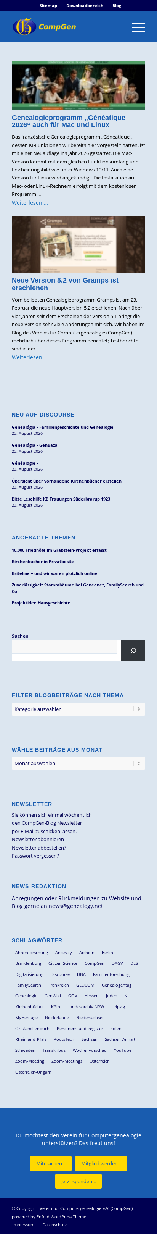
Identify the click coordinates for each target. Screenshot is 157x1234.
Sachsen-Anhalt (120, 1039)
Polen (116, 1028)
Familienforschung (111, 974)
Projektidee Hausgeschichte (41, 603)
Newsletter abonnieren (38, 839)
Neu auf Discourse (43, 415)
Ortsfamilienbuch (32, 1028)
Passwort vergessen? (35, 855)
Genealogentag (116, 985)
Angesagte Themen (43, 538)
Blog (116, 5)
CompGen (94, 963)
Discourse (60, 974)
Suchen (20, 636)
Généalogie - (25, 463)
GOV (72, 995)
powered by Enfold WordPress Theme (49, 1216)
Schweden (25, 1050)
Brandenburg (28, 963)
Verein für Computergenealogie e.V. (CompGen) (86, 1208)
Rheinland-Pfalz (30, 1039)
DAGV (117, 963)
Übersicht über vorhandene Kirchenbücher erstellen (67, 481)
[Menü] (134, 26)
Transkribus (54, 1050)
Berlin (107, 952)
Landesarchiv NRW (85, 1006)
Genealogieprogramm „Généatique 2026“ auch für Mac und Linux (68, 121)
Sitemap (48, 5)
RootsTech (64, 1039)
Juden (111, 995)
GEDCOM (85, 985)
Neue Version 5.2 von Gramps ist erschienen (65, 284)
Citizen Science (62, 963)
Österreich (100, 1061)
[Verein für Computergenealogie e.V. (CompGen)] (65, 26)
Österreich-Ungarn (33, 1072)
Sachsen (90, 1039)
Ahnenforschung (31, 952)
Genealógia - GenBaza (35, 445)
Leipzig (118, 1006)
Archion (87, 952)
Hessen (92, 995)
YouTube (122, 1050)
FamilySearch (28, 985)
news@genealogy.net (76, 905)
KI (126, 995)
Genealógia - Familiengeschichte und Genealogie (63, 427)
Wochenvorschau (90, 1050)
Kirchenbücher (29, 1006)
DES (134, 963)
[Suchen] (133, 650)
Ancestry (63, 952)
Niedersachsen (90, 1017)
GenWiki (53, 995)
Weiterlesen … (30, 202)
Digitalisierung (29, 974)
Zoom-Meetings (66, 1061)
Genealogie (26, 995)
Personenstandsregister (80, 1028)
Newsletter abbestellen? (39, 847)
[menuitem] (48, 6)
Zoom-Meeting (29, 1061)
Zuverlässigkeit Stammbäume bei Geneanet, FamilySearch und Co (78, 588)
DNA (81, 974)
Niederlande (57, 1017)
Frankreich (58, 985)
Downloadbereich (84, 5)
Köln (55, 1006)
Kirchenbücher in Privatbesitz (43, 561)
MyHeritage (26, 1017)
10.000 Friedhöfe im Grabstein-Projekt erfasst (59, 550)
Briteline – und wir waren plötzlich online (54, 573)
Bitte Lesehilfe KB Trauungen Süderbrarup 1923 (61, 499)
